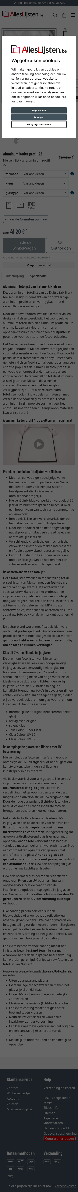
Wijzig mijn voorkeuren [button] (39, 124)
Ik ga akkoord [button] (39, 110)
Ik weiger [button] (39, 117)
